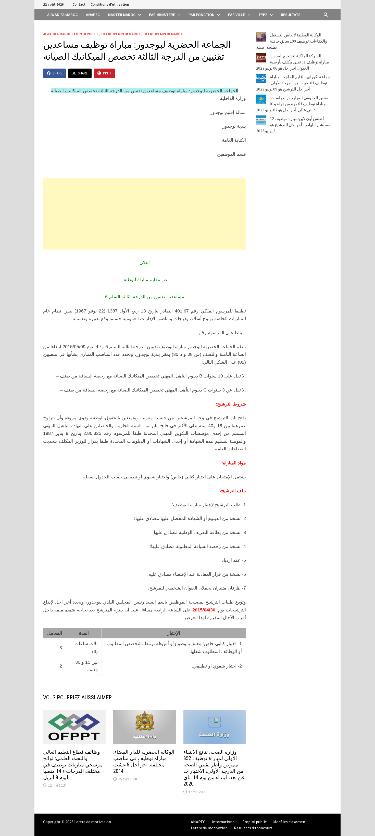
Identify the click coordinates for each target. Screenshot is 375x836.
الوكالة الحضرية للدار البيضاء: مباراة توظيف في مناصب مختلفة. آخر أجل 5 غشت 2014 (143, 761)
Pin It (107, 73)
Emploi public (86, 34)
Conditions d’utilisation (110, 4)
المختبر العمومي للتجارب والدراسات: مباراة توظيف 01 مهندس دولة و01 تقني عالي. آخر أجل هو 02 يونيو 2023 (293, 103)
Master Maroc (121, 14)
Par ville (236, 14)
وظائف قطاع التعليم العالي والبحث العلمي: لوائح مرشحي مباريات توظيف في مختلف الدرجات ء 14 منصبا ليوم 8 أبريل (73, 764)
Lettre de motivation (92, 821)
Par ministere (162, 14)
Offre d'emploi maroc (121, 34)
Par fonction (202, 14)
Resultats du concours (253, 827)
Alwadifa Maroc (62, 14)
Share (57, 73)
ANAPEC (93, 14)
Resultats (291, 14)
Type (262, 14)
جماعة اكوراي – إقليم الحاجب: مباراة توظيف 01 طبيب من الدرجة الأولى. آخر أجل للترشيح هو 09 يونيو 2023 (293, 83)
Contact (78, 4)
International (224, 821)
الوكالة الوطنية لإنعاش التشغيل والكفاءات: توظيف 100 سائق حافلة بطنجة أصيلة (291, 41)
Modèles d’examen (289, 821)
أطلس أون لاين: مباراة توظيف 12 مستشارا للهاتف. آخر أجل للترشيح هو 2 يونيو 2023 (293, 124)
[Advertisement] (144, 214)
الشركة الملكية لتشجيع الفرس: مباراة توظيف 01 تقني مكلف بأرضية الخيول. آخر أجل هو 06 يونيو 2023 (292, 62)
